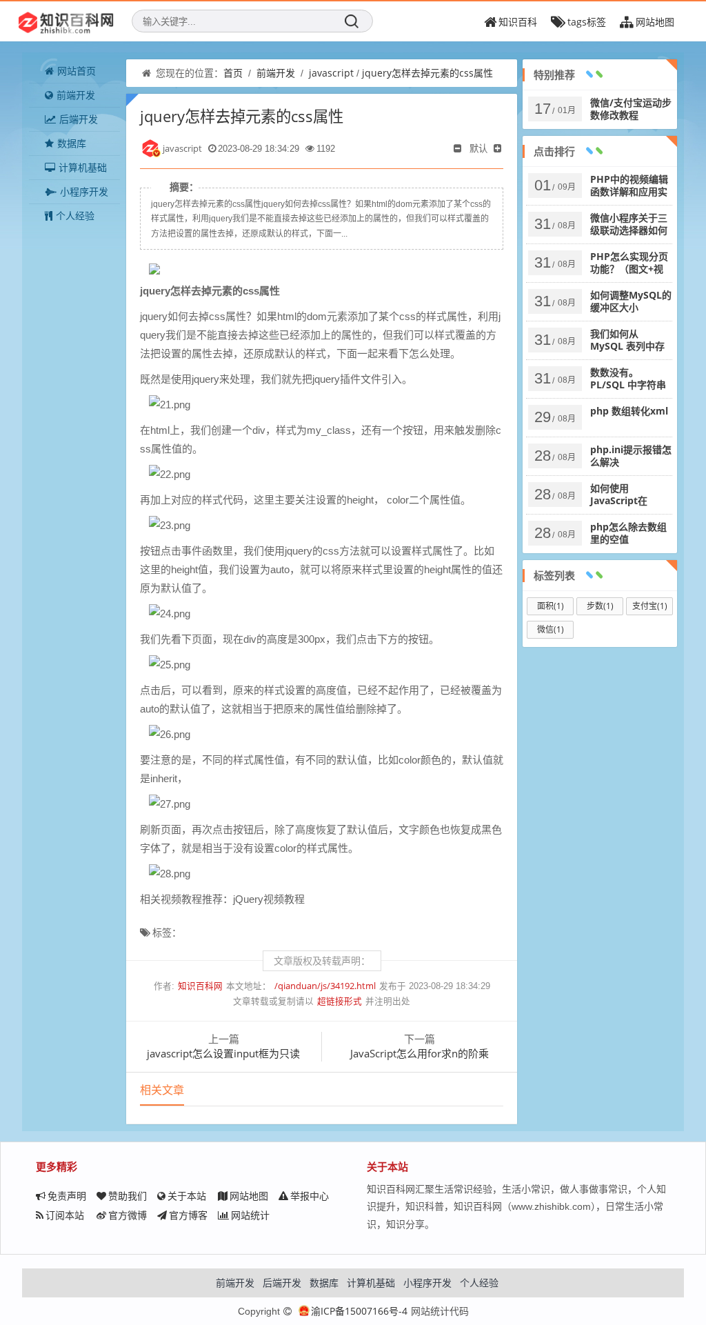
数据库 (71, 143)
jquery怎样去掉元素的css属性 (427, 72)
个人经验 (75, 215)
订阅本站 (65, 1215)
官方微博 (127, 1215)
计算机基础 (83, 167)
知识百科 (517, 21)
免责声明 (67, 1195)
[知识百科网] (66, 21)
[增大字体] (498, 148)
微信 (550, 629)
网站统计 (250, 1215)
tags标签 (586, 21)
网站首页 (76, 70)
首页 (233, 72)
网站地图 (249, 1195)
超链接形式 (339, 1001)
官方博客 (188, 1215)
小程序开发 (84, 191)
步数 (600, 606)
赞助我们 (127, 1195)
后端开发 (78, 119)
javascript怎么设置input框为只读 (223, 1053)
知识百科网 (200, 986)
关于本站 (187, 1195)
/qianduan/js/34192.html (325, 986)
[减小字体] (458, 148)
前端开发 (76, 94)
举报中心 (309, 1195)
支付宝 (649, 606)
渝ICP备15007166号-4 (359, 1310)
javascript (331, 72)
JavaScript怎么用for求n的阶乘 (419, 1053)
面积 (550, 606)
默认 (478, 148)
